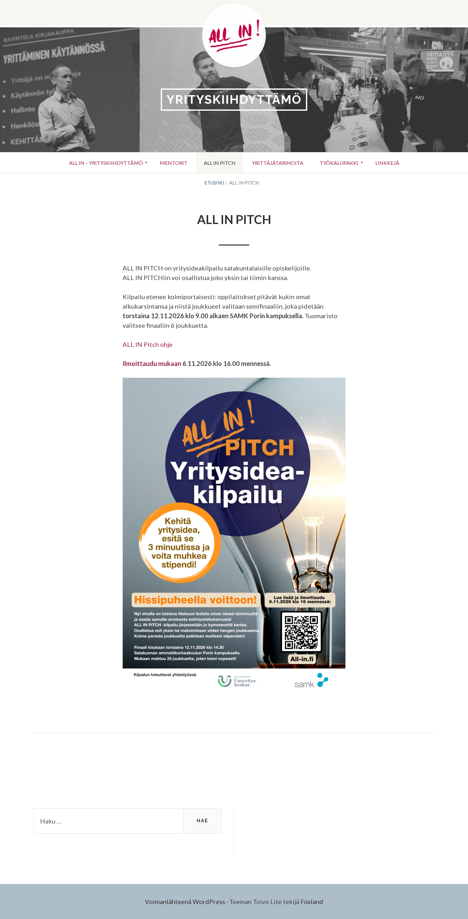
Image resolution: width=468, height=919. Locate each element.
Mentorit (174, 163)
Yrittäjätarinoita (277, 163)
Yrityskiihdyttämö (234, 99)
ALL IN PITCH (220, 163)
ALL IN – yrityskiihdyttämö (106, 163)
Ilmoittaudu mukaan (152, 363)
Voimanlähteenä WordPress (185, 901)
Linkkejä (387, 163)
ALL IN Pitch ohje (148, 344)
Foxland (312, 901)
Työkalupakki (339, 163)
